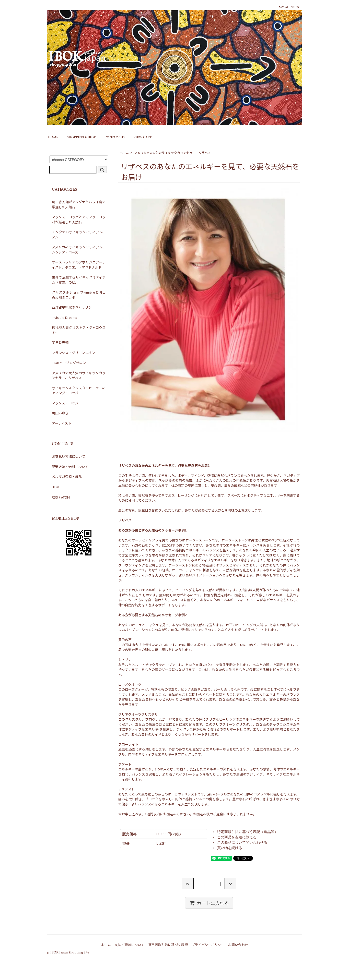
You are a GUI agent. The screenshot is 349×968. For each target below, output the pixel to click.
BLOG (56, 486)
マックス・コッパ (65, 403)
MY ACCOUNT (290, 7)
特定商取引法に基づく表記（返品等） (247, 832)
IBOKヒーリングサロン (69, 362)
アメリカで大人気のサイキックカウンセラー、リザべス (172, 152)
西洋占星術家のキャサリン (72, 307)
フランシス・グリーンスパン (73, 352)
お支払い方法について (68, 456)
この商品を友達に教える (237, 837)
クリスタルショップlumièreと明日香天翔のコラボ (79, 295)
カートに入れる (213, 902)
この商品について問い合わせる (242, 842)
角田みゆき (60, 412)
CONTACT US (114, 137)
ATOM (65, 497)
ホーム (124, 152)
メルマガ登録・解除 (67, 476)
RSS (55, 497)
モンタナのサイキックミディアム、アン (79, 234)
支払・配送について (129, 944)
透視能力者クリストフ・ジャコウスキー (79, 330)
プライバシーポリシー (208, 944)
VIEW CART (142, 137)
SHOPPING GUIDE (81, 137)
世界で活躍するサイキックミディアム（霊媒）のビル (79, 280)
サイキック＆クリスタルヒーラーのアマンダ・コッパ (79, 390)
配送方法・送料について (70, 466)
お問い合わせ (238, 944)
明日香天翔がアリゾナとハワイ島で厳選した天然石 (79, 204)
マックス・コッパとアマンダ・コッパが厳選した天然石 (79, 219)
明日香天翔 (60, 342)
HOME (53, 137)
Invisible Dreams (64, 317)
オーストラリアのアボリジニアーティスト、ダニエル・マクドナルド (79, 265)
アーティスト (61, 423)
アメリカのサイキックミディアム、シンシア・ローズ (79, 250)
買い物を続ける (229, 848)
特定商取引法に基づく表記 (168, 944)
